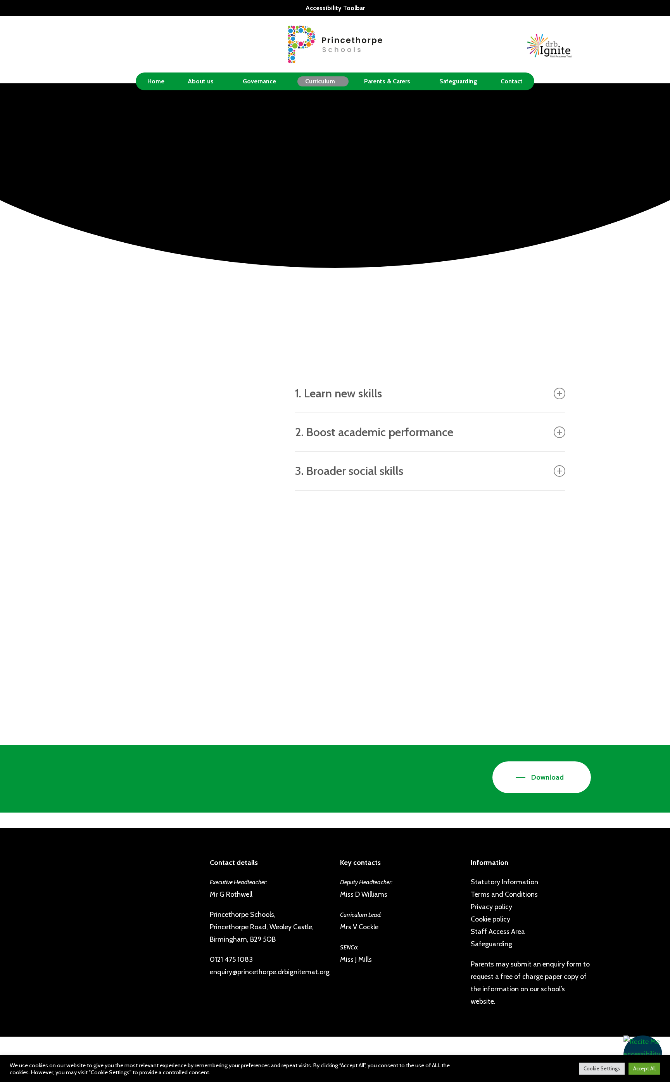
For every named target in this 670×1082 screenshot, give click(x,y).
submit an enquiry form (546, 964)
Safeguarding (491, 944)
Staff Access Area (498, 931)
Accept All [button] (644, 1068)
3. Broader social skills (349, 471)
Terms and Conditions (504, 894)
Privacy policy (491, 907)
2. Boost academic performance (374, 432)
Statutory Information (504, 882)
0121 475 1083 (231, 959)
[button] (642, 1054)
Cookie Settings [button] (602, 1068)
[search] (586, 44)
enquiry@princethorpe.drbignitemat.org (270, 972)
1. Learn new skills (338, 393)
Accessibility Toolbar (335, 8)
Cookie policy (490, 919)
